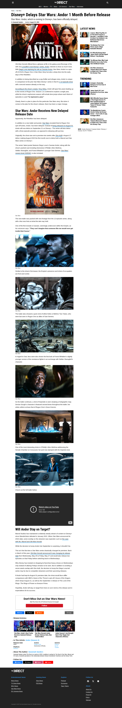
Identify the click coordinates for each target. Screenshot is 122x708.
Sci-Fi (56, 646)
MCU (40, 6)
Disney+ (15, 648)
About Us (88, 692)
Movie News (15, 683)
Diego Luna (37, 644)
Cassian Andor (96, 129)
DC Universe (63, 6)
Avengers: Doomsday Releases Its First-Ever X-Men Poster (98, 84)
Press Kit (88, 697)
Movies (46, 6)
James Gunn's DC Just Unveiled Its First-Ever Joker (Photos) (99, 92)
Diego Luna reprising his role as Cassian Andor (35, 69)
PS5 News (39, 686)
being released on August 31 (62, 126)
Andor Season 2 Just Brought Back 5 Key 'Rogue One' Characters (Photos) (64, 634)
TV (51, 6)
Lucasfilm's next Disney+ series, (35, 67)
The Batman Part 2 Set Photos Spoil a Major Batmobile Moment (97, 46)
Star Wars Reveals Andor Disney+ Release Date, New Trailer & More (43, 634)
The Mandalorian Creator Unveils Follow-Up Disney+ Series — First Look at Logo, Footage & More (98, 113)
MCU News (14, 688)
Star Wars (72, 6)
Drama (57, 644)
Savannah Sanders (18, 22)
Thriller (57, 647)
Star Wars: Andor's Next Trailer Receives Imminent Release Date (23, 634)
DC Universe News (17, 693)
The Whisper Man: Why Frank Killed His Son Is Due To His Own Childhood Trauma (99, 62)
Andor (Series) (86, 129)
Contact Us (89, 694)
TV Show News (15, 686)
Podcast (63, 683)
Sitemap (88, 702)
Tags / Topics (65, 688)
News (55, 6)
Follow (18, 662)
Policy (88, 700)
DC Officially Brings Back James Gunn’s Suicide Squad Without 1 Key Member (99, 54)
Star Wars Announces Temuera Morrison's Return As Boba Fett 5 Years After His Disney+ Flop (98, 70)
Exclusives (64, 686)
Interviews (80, 6)
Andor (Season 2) (32, 640)
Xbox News (39, 683)
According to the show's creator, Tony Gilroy (30, 89)
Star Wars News (16, 691)
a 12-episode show (66, 82)
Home (12, 11)
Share (20, 612)
